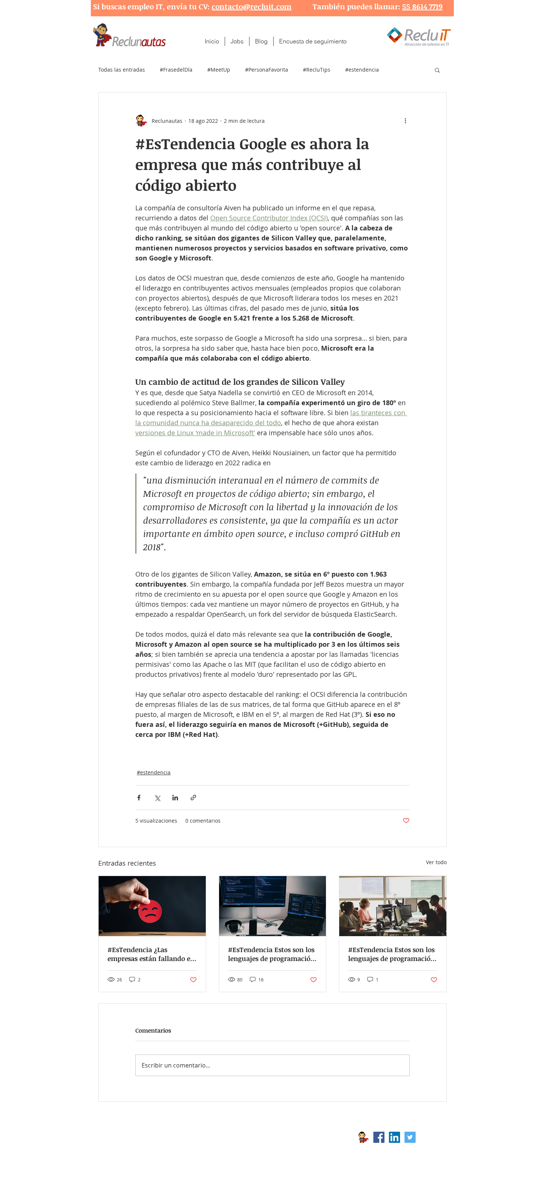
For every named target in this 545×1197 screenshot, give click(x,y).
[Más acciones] (405, 120)
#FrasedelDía (176, 69)
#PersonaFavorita (266, 69)
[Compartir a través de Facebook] (138, 797)
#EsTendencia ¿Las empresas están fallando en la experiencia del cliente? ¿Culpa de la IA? (151, 954)
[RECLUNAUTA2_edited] (363, 1137)
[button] (437, 70)
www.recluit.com (278, 1137)
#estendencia (362, 69)
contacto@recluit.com (251, 6)
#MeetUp (218, 69)
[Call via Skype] (431, 1139)
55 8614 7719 (422, 6)
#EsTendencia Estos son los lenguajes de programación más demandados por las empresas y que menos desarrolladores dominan (391, 954)
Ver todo (436, 862)
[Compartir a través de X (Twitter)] (157, 797)
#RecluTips (316, 69)
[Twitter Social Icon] (410, 1137)
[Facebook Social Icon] (378, 1137)
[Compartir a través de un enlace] (193, 797)
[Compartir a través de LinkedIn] (175, 797)
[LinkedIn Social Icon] (394, 1137)
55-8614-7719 (176, 1149)
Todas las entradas (121, 69)
